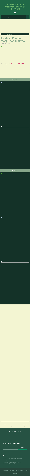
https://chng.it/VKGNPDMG (17, 64)
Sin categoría (7, 34)
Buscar (22, 447)
